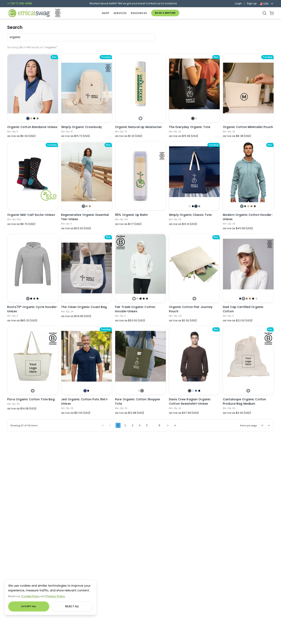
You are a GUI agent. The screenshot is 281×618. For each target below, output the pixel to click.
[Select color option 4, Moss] (251, 206)
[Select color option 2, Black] (193, 206)
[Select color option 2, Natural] (196, 118)
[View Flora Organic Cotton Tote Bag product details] (32, 356)
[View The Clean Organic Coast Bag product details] (86, 268)
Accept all (28, 606)
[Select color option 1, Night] (193, 118)
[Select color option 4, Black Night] (199, 391)
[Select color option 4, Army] (37, 118)
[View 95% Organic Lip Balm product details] (140, 175)
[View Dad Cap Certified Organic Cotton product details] (248, 264)
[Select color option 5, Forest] (147, 298)
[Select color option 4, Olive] (199, 206)
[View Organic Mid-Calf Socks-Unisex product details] (32, 175)
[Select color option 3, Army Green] (247, 298)
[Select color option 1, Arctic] (242, 206)
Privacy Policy (55, 596)
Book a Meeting (165, 12)
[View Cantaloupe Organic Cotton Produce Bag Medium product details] (248, 356)
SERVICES (120, 13)
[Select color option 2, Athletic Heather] (86, 206)
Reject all (72, 606)
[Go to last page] (175, 425)
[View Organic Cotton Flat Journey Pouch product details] (194, 264)
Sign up (252, 3)
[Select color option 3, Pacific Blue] (196, 391)
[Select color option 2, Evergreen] (245, 206)
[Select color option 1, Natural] (189, 206)
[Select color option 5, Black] (253, 298)
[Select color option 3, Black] (34, 118)
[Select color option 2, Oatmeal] (137, 298)
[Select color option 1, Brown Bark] (189, 391)
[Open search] (264, 13)
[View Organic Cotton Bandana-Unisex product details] (32, 83)
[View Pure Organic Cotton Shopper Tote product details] (140, 356)
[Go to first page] (102, 425)
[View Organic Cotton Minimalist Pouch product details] (248, 87)
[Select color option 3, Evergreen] (34, 298)
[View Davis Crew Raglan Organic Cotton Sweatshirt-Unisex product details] (194, 356)
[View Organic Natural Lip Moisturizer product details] (140, 83)
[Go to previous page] (109, 425)
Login (238, 3)
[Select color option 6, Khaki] (256, 298)
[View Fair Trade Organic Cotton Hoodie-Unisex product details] (140, 264)
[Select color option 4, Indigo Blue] (37, 298)
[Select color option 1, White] (140, 118)
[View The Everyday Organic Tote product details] (194, 83)
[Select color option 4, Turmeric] (250, 298)
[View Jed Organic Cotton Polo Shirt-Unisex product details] (86, 356)
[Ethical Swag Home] (29, 13)
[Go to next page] (167, 425)
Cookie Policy (30, 596)
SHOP (105, 13)
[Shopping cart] (271, 13)
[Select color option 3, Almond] (248, 206)
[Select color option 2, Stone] (31, 118)
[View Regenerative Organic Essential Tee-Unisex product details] (86, 171)
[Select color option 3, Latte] (90, 206)
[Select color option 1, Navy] (28, 118)
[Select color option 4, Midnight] (144, 298)
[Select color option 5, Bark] (255, 206)
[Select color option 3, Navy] (196, 206)
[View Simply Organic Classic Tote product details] (194, 171)
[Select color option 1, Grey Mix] (28, 298)
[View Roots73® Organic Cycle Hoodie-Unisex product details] (32, 264)
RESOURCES (139, 13)
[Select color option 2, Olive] (142, 391)
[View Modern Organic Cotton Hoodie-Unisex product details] (248, 171)
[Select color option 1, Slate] (83, 206)
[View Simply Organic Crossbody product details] (86, 87)
